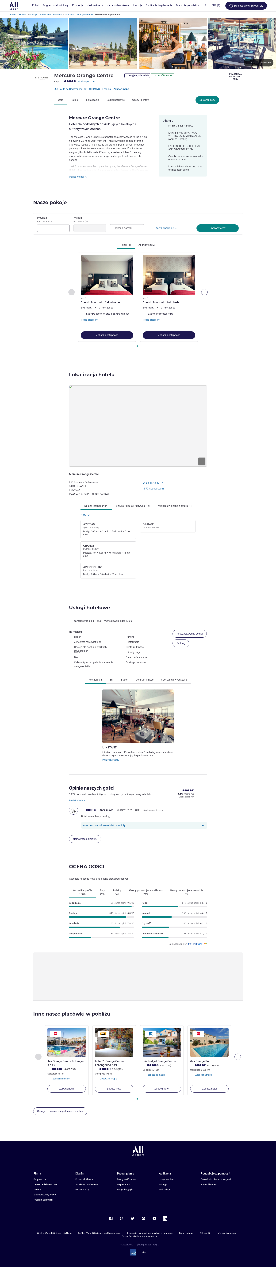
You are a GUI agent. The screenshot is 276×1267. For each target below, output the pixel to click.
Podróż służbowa (84, 1179)
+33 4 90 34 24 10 (153, 483)
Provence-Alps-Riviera (51, 14)
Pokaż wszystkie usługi (189, 633)
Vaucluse (69, 14)
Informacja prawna (226, 1233)
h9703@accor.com (153, 488)
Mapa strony (123, 1184)
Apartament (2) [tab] (147, 244)
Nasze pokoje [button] (50, 202)
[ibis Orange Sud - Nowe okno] (209, 1042)
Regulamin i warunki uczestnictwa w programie (149, 1233)
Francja (33, 14)
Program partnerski (43, 1199)
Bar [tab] (111, 679)
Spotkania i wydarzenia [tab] (174, 679)
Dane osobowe (186, 1233)
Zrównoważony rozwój (45, 1194)
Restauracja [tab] (95, 679)
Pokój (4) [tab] (126, 244)
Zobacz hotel (66, 1088)
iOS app (163, 1184)
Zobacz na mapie (60, 1078)
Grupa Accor (40, 1179)
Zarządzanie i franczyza (45, 1184)
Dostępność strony (126, 1179)
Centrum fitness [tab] (144, 679)
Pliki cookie (205, 1233)
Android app (165, 1189)
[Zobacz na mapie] (138, 426)
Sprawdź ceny (207, 99)
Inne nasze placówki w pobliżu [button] (71, 1014)
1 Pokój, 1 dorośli (122, 228)
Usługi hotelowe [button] (89, 608)
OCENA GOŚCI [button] (86, 867)
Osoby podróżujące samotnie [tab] (186, 892)
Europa (22, 14)
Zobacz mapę (121, 89)
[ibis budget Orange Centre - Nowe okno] (162, 1042)
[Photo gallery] (138, 43)
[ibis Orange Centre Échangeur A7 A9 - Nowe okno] (66, 1042)
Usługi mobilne (166, 1179)
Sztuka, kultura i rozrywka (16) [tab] (133, 505)
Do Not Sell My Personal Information (139, 1236)
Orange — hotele (85, 14)
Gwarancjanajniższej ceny (235, 76)
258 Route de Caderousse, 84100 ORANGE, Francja (82, 89)
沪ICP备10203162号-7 (148, 1244)
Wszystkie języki (125, 1189)
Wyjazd (80, 219)
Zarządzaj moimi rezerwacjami (216, 1179)
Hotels (12, 14)
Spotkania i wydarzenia (86, 1184)
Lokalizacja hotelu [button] (92, 375)
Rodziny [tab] (117, 892)
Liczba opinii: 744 (86, 81)
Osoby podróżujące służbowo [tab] (145, 892)
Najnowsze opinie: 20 (85, 838)
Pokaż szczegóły (110, 760)
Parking (180, 643)
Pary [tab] (102, 892)
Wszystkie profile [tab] (82, 892)
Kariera (37, 1189)
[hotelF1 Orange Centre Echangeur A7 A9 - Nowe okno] (114, 1042)
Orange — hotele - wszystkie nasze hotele (60, 1111)
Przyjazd (44, 219)
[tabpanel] (138, 300)
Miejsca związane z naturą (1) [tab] (175, 505)
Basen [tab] (124, 679)
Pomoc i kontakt (209, 1184)
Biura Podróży (82, 1189)
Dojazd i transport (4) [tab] (96, 505)
